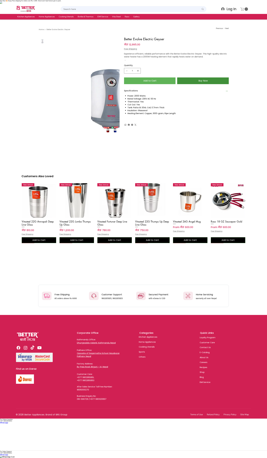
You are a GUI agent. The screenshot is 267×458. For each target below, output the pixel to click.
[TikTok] (32, 347)
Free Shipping (27, 234)
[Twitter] (135, 124)
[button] (26, 17)
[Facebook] (128, 124)
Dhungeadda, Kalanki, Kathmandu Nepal (96, 342)
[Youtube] (39, 347)
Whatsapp (4, 423)
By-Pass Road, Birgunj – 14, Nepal (92, 366)
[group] (133, 213)
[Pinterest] (132, 124)
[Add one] (138, 71)
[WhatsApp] (125, 124)
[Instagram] (25, 347)
